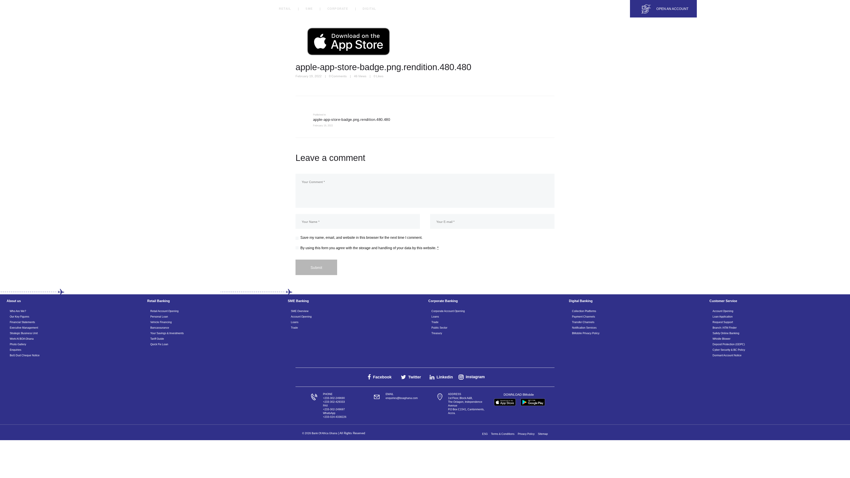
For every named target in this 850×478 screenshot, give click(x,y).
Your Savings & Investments (167, 333)
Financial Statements (22, 322)
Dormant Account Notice (727, 355)
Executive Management (24, 327)
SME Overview (300, 311)
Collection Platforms (584, 311)
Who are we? (18, 311)
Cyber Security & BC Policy (729, 349)
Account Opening (301, 316)
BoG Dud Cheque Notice (25, 355)
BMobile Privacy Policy (585, 333)
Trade (294, 327)
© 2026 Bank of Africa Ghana (319, 433)
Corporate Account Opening (448, 311)
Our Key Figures (19, 316)
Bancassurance (159, 327)
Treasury (436, 333)
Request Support (723, 322)
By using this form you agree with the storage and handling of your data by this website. (369, 248)
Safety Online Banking (726, 333)
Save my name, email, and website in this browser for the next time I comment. (361, 237)
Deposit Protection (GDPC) (729, 344)
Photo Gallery (18, 344)
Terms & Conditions (502, 434)
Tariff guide (157, 338)
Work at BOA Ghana (22, 338)
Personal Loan (159, 316)
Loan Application (723, 316)
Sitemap (543, 434)
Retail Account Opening (164, 311)
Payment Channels (583, 316)
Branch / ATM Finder (725, 327)
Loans (294, 322)
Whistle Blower (721, 338)
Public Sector (439, 327)
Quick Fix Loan (159, 344)
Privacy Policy (526, 434)
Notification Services (584, 327)
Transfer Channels (583, 322)
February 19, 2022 (309, 76)
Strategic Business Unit (24, 333)
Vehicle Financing (161, 322)
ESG (485, 434)
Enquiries (15, 349)
